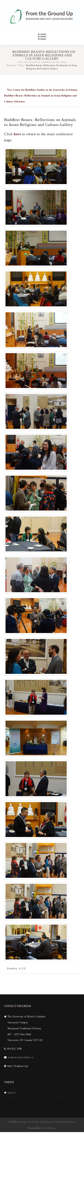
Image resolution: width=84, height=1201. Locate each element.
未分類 (22, 968)
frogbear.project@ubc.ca (21, 1057)
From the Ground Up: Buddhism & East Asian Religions (46, 1122)
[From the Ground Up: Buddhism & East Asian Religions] (42, 16)
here (17, 134)
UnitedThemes (48, 1128)
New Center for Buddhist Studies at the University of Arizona (42, 89)
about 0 (11, 1092)
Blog (21, 65)
